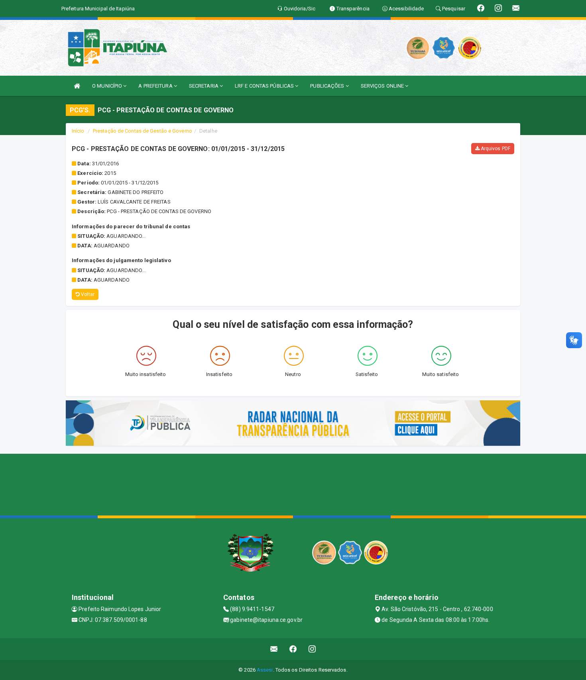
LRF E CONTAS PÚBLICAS (265, 86)
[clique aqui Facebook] (293, 649)
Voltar (87, 294)
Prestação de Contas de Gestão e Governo (142, 131)
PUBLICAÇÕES (327, 86)
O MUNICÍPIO (107, 86)
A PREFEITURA (155, 86)
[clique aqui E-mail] (274, 649)
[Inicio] (77, 86)
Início (78, 131)
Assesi (265, 670)
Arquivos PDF (495, 148)
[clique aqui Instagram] (312, 649)
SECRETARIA (204, 86)
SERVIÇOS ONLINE (383, 86)
